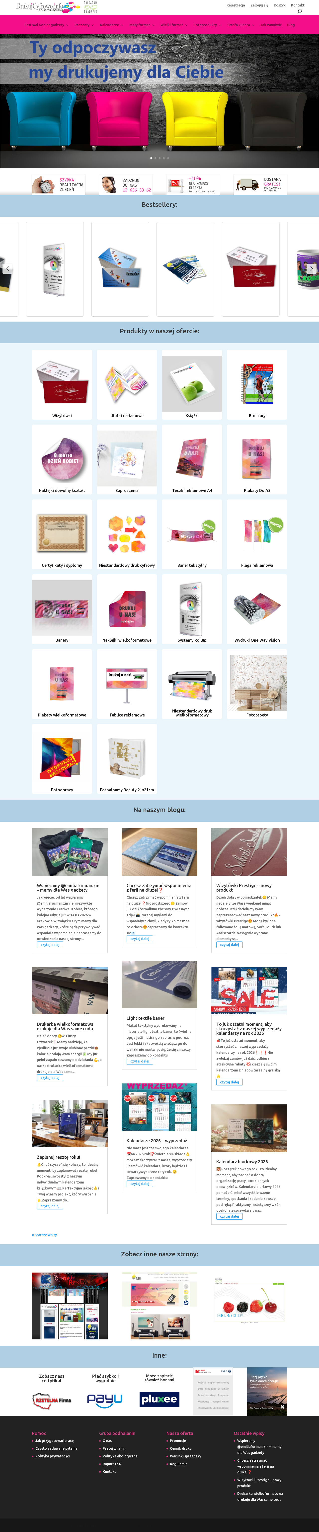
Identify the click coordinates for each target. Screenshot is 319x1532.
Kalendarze (109, 25)
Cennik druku (181, 1448)
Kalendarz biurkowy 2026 (242, 1161)
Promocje (178, 1441)
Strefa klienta (238, 25)
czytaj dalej (50, 945)
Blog (291, 25)
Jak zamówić (271, 25)
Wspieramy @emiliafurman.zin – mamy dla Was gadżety (68, 887)
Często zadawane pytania (56, 1448)
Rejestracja (236, 5)
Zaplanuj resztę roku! (58, 1157)
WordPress (142, 1525)
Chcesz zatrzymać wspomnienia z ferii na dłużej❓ (159, 887)
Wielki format (171, 25)
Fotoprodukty (205, 25)
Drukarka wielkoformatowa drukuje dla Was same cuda (65, 1026)
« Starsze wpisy (44, 1235)
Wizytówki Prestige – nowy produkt (244, 887)
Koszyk (280, 5)
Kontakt (298, 5)
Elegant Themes (84, 1525)
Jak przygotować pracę (54, 1441)
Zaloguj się (259, 5)
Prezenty (82, 25)
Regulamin (178, 1464)
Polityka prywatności (52, 1456)
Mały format (139, 25)
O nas (107, 1441)
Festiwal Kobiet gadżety (44, 25)
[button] (312, 269)
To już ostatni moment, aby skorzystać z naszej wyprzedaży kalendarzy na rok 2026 (249, 1029)
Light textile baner (145, 1018)
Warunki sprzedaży (185, 1456)
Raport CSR (112, 1464)
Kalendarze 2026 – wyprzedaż (157, 1140)
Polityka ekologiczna (120, 1456)
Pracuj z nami (114, 1448)
